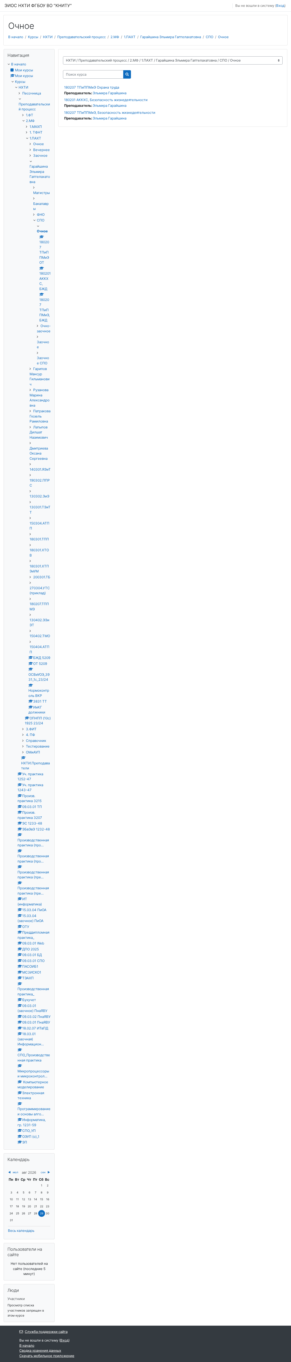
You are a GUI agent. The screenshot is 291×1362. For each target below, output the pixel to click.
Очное (223, 37)
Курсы (33, 37)
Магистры (41, 193)
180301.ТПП (39, 539)
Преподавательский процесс (81, 37)
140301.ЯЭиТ (40, 469)
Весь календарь (21, 1230)
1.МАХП (36, 126)
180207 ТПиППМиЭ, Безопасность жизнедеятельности (109, 112)
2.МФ (114, 37)
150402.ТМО (40, 636)
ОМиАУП (33, 752)
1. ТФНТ (36, 132)
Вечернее (41, 150)
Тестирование (38, 746)
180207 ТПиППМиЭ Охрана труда (91, 87)
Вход (280, 5)
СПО (209, 37)
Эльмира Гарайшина (109, 93)
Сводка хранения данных (40, 1350)
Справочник (36, 740)
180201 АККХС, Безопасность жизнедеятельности (106, 100)
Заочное (40, 155)
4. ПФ (30, 735)
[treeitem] (29, 603)
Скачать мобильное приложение (46, 1356)
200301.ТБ (41, 577)
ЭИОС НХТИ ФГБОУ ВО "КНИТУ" (38, 5)
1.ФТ (29, 115)
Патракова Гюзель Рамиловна (40, 416)
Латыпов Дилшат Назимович (39, 432)
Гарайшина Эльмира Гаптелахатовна (170, 37)
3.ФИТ (31, 729)
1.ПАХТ (129, 37)
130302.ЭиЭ (39, 496)
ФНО (41, 214)
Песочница (31, 93)
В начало (15, 37)
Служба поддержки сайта (46, 1332)
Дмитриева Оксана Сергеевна (39, 453)
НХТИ (48, 37)
